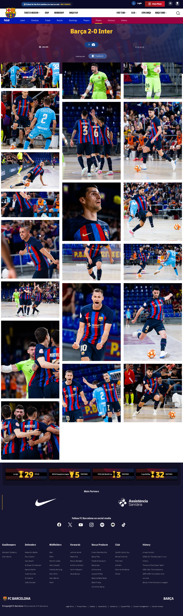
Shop (47, 13)
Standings (73, 20)
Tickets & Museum (31, 13)
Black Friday (96, 582)
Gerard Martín (30, 569)
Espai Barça (146, 13)
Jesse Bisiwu (75, 574)
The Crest (118, 561)
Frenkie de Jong (55, 569)
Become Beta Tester (99, 578)
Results (60, 20)
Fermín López (54, 561)
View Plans (157, 4)
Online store (96, 569)
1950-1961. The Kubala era (153, 569)
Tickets (47, 20)
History (124, 20)
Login (138, 3)
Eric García (29, 578)
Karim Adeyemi (76, 569)
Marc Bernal (54, 578)
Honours (111, 20)
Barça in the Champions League (155, 582)
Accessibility (102, 606)
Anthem (118, 565)
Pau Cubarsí (29, 557)
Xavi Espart (29, 561)
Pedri (51, 557)
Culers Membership (99, 552)
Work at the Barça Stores (122, 571)
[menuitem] (177, 3)
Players (86, 20)
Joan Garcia (6, 557)
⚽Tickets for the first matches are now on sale (47, 4)
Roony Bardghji (76, 561)
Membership (59, 13)
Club (133, 13)
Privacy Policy (82, 606)
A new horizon (148, 552)
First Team (121, 13)
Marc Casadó (54, 565)
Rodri (51, 582)
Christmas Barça (98, 587)
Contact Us (113, 606)
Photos (98, 20)
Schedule (35, 20)
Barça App (96, 565)
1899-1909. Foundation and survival (153, 576)
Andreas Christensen (33, 565)
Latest (22, 20)
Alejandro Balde (31, 552)
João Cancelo (30, 582)
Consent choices (157, 606)
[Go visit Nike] (45, 502)
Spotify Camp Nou (122, 552)
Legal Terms (70, 606)
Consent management (141, 606)
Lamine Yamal (75, 552)
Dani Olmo (53, 574)
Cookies (92, 606)
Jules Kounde (30, 574)
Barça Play (73, 13)
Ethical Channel (121, 557)
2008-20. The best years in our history (155, 559)
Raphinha (74, 557)
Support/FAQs (97, 574)
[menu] (177, 3)
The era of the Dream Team (153, 565)
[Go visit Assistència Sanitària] (133, 502)
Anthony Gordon (76, 565)
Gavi (51, 552)
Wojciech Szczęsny (9, 552)
